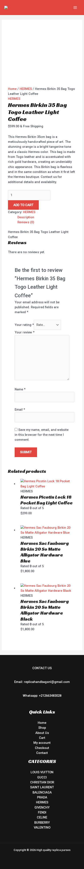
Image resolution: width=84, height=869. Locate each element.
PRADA (42, 797)
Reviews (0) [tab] (25, 222)
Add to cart (23, 205)
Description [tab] (25, 217)
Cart (42, 738)
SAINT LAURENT (42, 787)
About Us (42, 733)
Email (20, 409)
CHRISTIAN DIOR (42, 782)
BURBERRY (42, 822)
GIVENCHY (42, 807)
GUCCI (42, 777)
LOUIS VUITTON (42, 772)
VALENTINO (42, 827)
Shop (42, 728)
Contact (42, 753)
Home (12, 89)
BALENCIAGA (42, 792)
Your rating (24, 325)
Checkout (42, 748)
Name (20, 389)
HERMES (26, 89)
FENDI (42, 812)
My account (42, 743)
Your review (24, 332)
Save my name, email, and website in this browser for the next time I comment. (41, 435)
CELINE (42, 817)
